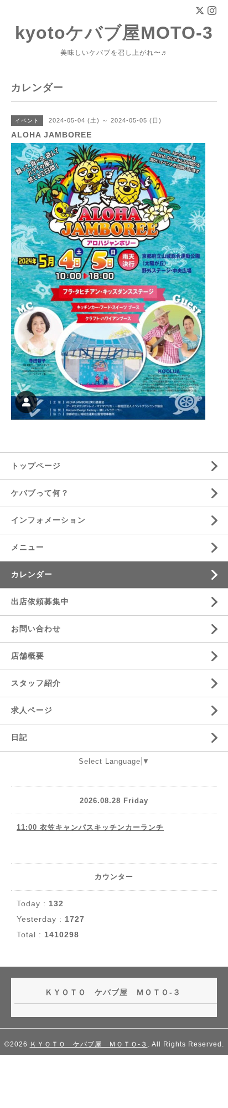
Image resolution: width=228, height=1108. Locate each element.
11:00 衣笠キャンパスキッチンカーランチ (90, 827)
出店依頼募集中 (40, 601)
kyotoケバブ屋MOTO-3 (114, 33)
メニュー (27, 547)
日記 (19, 737)
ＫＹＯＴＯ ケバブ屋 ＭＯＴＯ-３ (89, 1044)
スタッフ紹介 (36, 682)
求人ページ (32, 710)
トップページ (36, 465)
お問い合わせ (36, 628)
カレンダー (32, 574)
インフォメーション (48, 519)
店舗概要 (27, 655)
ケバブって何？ (40, 492)
